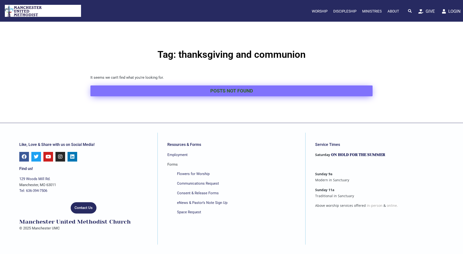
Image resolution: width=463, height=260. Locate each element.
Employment (177, 155)
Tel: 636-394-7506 (33, 190)
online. (392, 205)
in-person (374, 205)
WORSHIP (319, 11)
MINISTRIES (372, 11)
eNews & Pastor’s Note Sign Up (202, 203)
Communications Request (198, 183)
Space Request (189, 212)
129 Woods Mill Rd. (34, 179)
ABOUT (393, 11)
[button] (410, 11)
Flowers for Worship (193, 174)
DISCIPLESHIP (344, 11)
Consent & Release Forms (198, 193)
